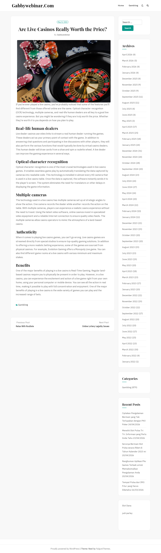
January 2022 (128, 361)
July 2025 (127, 108)
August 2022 (128, 319)
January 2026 (128, 72)
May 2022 (127, 337)
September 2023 (130, 241)
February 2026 (129, 66)
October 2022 (128, 307)
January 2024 (128, 217)
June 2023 (127, 259)
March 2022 (128, 349)
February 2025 (129, 139)
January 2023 (128, 289)
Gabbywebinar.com (33, 5)
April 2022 (127, 343)
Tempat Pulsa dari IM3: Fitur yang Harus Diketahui (133, 486)
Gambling (133, 5)
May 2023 (127, 265)
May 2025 (127, 120)
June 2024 (127, 187)
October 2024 (128, 163)
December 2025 (129, 78)
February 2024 (129, 211)
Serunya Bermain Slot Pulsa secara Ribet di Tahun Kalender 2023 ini (134, 448)
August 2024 (128, 175)
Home (121, 5)
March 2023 (128, 277)
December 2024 (129, 151)
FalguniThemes (103, 548)
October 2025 (128, 90)
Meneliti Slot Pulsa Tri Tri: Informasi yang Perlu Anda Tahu (134, 434)
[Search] (148, 5)
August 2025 (128, 102)
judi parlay (127, 513)
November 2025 (130, 84)
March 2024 (128, 205)
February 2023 (129, 283)
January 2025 (128, 145)
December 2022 (129, 295)
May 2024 (127, 193)
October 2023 (128, 235)
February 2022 (129, 355)
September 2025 (130, 96)
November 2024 (130, 157)
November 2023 (130, 229)
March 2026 (128, 60)
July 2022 (127, 325)
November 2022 (130, 301)
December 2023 (129, 223)
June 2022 (127, 331)
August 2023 (128, 247)
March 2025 (128, 132)
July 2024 (127, 181)
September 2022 (130, 313)
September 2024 (130, 169)
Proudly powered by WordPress (65, 548)
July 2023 (127, 253)
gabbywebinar (63, 35)
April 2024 (127, 199)
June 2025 (127, 114)
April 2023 (127, 271)
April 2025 (127, 126)
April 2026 (127, 54)
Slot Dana (126, 505)
